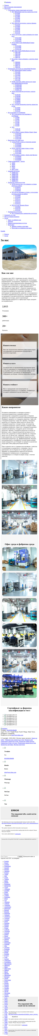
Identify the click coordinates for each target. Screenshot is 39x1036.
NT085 (17, 119)
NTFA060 (18, 133)
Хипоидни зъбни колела (26, 741)
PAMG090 (18, 88)
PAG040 (17, 72)
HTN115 (17, 199)
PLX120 (17, 111)
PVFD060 (18, 145)
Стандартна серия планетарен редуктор (20, 10)
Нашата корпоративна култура (17, 223)
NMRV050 (15, 177)
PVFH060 (18, 158)
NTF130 (17, 129)
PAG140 (17, 78)
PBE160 (17, 67)
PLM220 (17, 98)
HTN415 (17, 203)
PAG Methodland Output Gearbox (21, 70)
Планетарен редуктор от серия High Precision (22, 68)
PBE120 (17, 65)
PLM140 (17, 94)
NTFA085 (18, 135)
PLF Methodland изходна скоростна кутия (24, 12)
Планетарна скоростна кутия (27, 743)
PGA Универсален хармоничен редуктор (24, 213)
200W (13, 164)
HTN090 (17, 197)
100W (13, 163)
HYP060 (17, 207)
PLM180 (17, 96)
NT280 (17, 124)
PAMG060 (18, 86)
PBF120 (17, 57)
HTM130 (18, 189)
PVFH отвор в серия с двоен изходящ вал (24, 155)
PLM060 (17, 99)
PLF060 (17, 15)
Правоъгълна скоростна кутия (14, 740)
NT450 (17, 125)
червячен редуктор (14, 171)
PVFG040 (18, 150)
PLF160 (17, 21)
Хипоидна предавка (7, 744)
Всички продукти (19, 744)
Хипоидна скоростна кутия (16, 182)
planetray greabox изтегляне (20, 226)
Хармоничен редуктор (15, 212)
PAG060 (17, 73)
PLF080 (17, 16)
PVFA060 (18, 46)
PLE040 (17, 25)
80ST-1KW (15, 169)
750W (13, 168)
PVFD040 (18, 143)
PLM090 (17, 101)
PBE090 (17, 64)
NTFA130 (18, 137)
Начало (6, 5)
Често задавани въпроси (11, 216)
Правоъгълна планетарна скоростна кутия (17, 740)
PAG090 (17, 75)
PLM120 (17, 103)
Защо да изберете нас (14, 220)
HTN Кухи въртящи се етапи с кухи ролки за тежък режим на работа (25, 193)
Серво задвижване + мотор (16, 161)
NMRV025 (15, 173)
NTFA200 (18, 138)
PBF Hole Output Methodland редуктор (23, 51)
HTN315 (17, 202)
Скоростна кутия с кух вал (9, 743)
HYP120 (17, 208)
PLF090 (17, 18)
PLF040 (17, 13)
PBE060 (17, 62)
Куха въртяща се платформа (16, 112)
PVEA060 (18, 38)
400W (13, 166)
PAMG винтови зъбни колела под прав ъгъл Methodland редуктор (24, 82)
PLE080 (17, 28)
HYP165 (17, 210)
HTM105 (18, 187)
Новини (10, 221)
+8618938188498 (11, 730)
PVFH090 (18, 160)
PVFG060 (18, 151)
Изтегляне (11, 225)
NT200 (17, 122)
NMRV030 (15, 174)
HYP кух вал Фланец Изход (20, 205)
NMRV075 (15, 181)
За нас (6, 218)
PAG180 (17, 80)
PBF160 (17, 55)
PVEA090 (18, 39)
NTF (13, 127)
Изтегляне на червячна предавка (22, 228)
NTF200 (17, 130)
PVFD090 (18, 146)
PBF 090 (17, 54)
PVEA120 (18, 41)
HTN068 (17, 195)
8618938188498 (9, 758)
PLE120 (17, 31)
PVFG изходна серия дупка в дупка (23, 148)
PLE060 (17, 26)
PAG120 (17, 77)
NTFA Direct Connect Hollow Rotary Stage (24, 132)
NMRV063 (15, 179)
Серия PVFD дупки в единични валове (24, 142)
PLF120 (17, 20)
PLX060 (17, 107)
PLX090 (17, 109)
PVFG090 (18, 153)
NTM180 (18, 190)
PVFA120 (18, 49)
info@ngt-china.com (17, 735)
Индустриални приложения (13, 7)
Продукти (7, 8)
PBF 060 (17, 52)
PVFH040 (18, 156)
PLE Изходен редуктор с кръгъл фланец (24, 23)
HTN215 (17, 200)
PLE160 (17, 33)
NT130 (17, 120)
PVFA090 (18, 47)
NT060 (17, 117)
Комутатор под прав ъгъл (16, 140)
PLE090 (17, 29)
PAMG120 (18, 90)
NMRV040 (15, 176)
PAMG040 (18, 85)
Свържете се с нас (10, 215)
